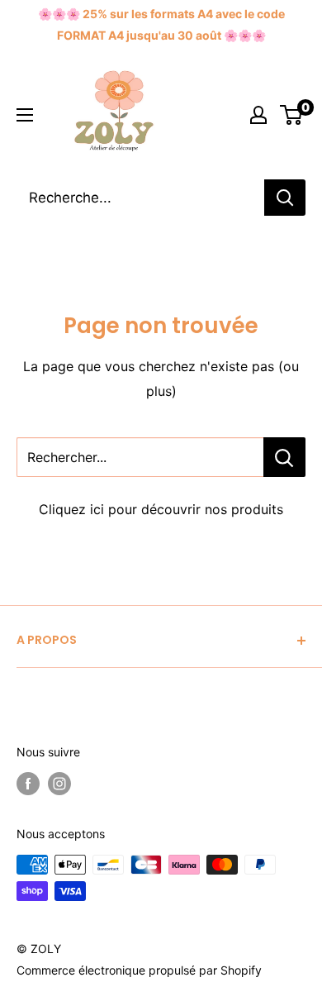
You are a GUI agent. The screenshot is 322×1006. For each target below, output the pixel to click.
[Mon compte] (258, 115)
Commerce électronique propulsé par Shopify (139, 970)
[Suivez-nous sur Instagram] (59, 783)
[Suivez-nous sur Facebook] (28, 783)
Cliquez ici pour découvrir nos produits (161, 509)
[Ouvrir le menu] (25, 115)
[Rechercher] (284, 197)
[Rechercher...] (284, 457)
